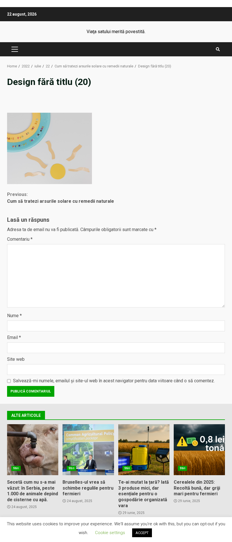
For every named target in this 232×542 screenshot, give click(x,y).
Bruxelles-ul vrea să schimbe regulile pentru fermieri (88, 449)
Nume (14, 315)
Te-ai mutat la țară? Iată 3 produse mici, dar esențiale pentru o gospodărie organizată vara (143, 449)
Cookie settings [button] (110, 532)
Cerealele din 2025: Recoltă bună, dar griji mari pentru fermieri (199, 449)
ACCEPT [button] (142, 533)
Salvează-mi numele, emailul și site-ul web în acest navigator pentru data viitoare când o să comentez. (114, 380)
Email (14, 337)
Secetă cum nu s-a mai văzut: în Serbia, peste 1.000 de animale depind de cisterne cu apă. (32, 449)
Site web (16, 359)
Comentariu (20, 239)
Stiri (16, 468)
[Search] (218, 49)
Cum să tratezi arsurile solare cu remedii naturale (60, 198)
